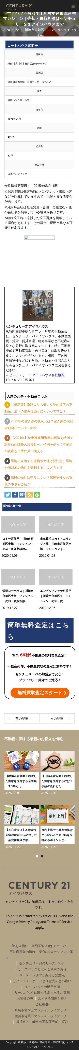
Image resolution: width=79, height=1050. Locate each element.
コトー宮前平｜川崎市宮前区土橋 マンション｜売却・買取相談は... (18, 544)
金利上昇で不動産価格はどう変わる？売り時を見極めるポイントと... (57, 835)
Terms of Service (59, 921)
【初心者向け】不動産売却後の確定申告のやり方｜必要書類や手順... (21, 835)
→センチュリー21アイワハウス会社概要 (35, 375)
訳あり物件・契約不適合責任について (39, 946)
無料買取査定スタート (40, 692)
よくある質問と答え (52, 998)
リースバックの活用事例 (42, 987)
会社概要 (42, 1004)
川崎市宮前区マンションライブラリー (42, 1010)
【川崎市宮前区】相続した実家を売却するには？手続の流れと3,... (57, 781)
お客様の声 (25, 998)
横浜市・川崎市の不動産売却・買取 (42, 1021)
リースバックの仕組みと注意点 (42, 975)
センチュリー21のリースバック (42, 963)
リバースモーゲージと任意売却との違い (42, 981)
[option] (40, 798)
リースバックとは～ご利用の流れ (42, 969)
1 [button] (37, 856)
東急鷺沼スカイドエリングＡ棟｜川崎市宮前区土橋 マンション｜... (55, 544)
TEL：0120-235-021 (20, 380)
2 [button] (42, 856)
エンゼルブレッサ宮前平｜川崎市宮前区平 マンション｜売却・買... (55, 596)
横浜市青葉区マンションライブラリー (42, 1016)
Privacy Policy (29, 921)
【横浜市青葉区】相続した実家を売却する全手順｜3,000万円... (21, 781)
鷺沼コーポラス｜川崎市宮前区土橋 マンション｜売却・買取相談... (18, 596)
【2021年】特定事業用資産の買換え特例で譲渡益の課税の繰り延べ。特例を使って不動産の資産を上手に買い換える (38, 444)
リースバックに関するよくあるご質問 (42, 992)
